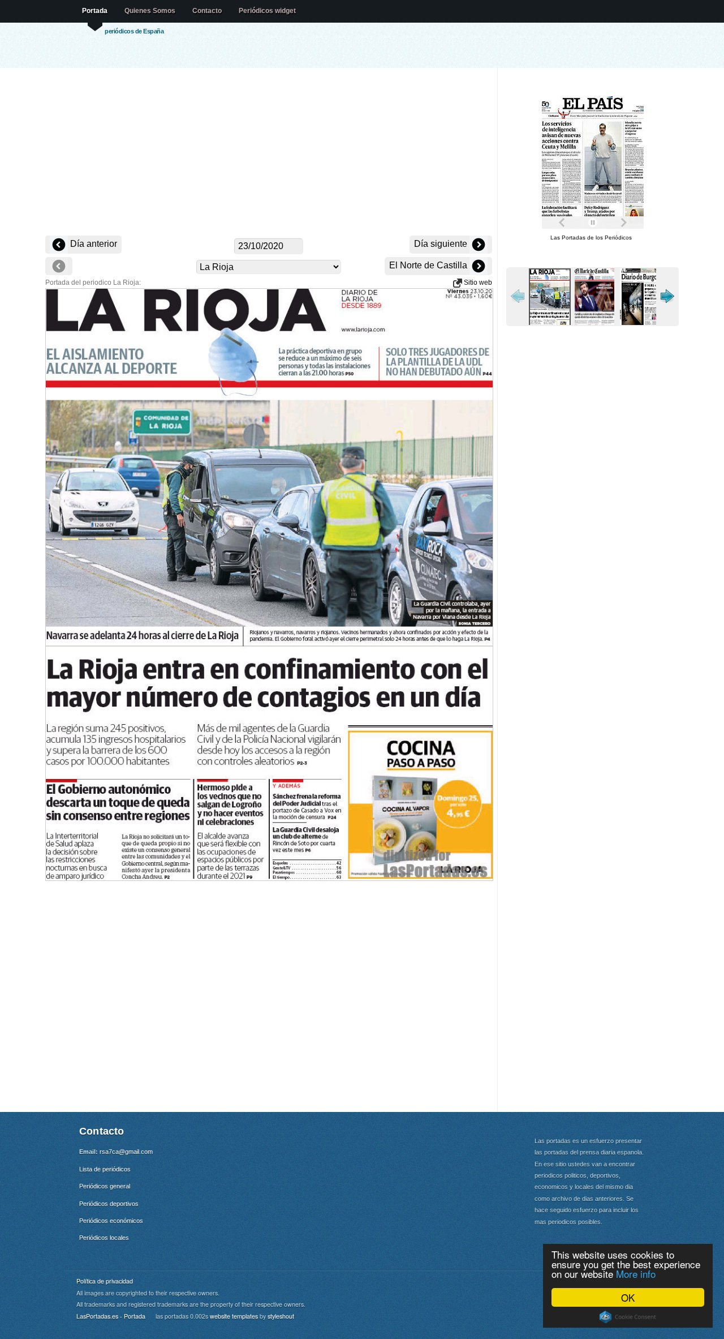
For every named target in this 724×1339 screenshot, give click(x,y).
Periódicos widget (267, 11)
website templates (234, 1316)
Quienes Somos (149, 11)
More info (636, 1274)
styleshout (281, 1316)
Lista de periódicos (105, 1169)
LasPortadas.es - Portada (110, 1316)
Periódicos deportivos (109, 1203)
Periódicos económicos (111, 1220)
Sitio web (477, 282)
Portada (94, 11)
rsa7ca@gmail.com (126, 1151)
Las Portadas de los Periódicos (591, 237)
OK (628, 1297)
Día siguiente (441, 244)
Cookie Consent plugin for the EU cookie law (628, 1317)
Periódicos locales (104, 1237)
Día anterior (92, 244)
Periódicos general (104, 1186)
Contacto (207, 11)
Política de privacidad (104, 1281)
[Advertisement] (268, 153)
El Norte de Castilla (429, 265)
